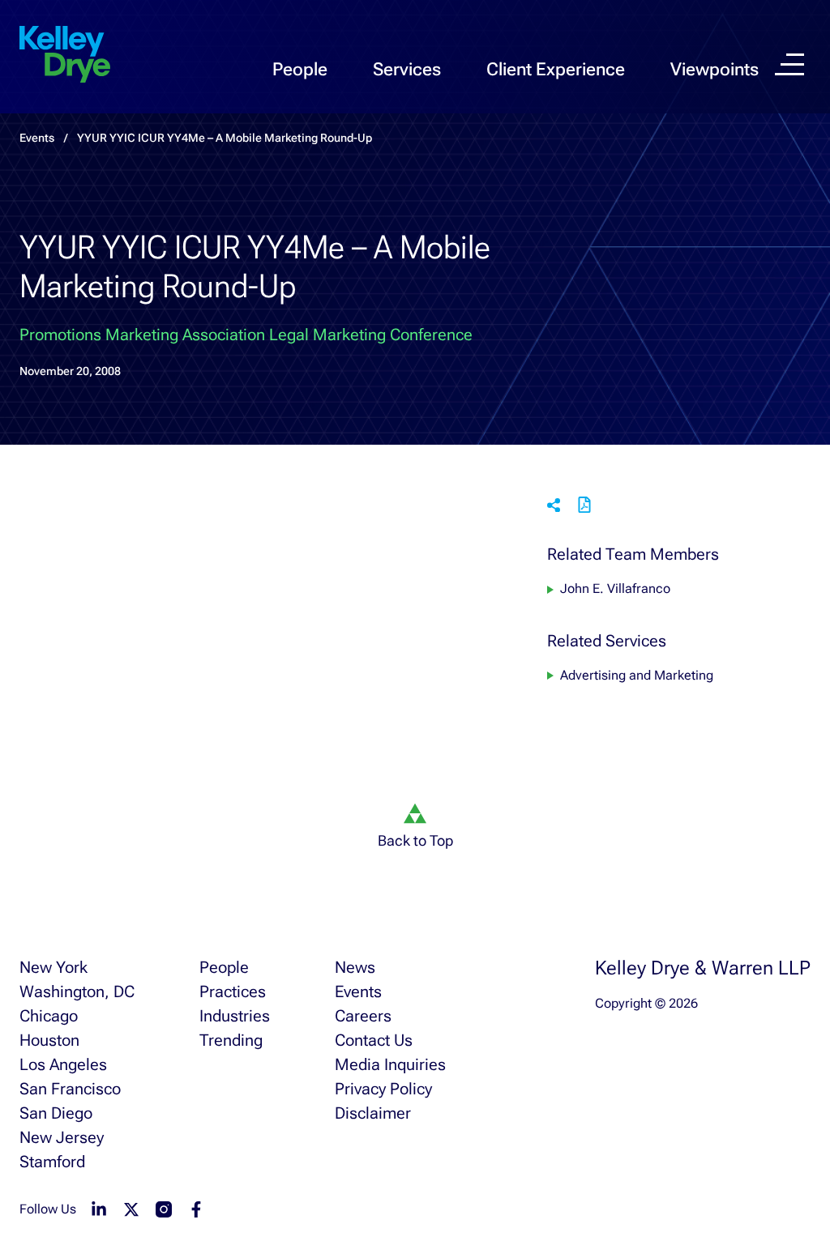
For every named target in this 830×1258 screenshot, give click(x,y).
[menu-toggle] (789, 64)
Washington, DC (77, 991)
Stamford (52, 1161)
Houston (49, 1040)
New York (53, 967)
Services (407, 69)
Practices (232, 991)
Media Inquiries (390, 1064)
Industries (234, 1016)
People (299, 69)
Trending (231, 1040)
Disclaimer (373, 1113)
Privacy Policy (383, 1088)
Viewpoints (714, 69)
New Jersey (61, 1137)
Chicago (48, 1016)
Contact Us (374, 1040)
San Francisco (70, 1088)
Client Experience (555, 69)
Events (358, 991)
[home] (64, 55)
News (355, 967)
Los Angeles (63, 1064)
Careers (363, 1016)
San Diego (55, 1113)
